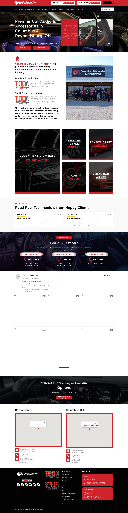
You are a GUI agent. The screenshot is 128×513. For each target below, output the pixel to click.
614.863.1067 (66, 259)
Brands (64, 480)
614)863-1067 (91, 493)
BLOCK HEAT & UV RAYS (38, 155)
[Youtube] (30, 484)
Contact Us (65, 474)
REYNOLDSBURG (83, 3)
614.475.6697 (98, 259)
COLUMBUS (56, 3)
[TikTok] (38, 484)
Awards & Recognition (68, 493)
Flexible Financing (67, 477)
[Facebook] (18, 484)
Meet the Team (66, 491)
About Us (64, 485)
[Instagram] (26, 484)
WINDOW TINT (37, 160)
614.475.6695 (33, 259)
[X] (22, 484)
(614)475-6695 (75, 456)
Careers (64, 488)
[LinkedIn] (34, 484)
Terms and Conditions (68, 499)
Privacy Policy (66, 496)
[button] (113, 3)
